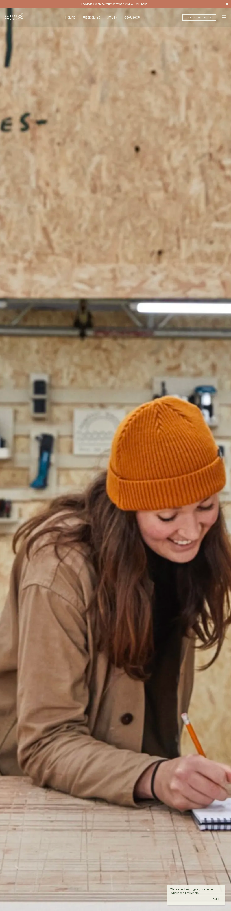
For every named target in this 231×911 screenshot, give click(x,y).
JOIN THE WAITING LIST (199, 17)
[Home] (14, 16)
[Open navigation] (224, 17)
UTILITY (112, 17)
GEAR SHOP (132, 17)
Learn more (192, 893)
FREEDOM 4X (91, 17)
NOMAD (70, 17)
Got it (216, 899)
